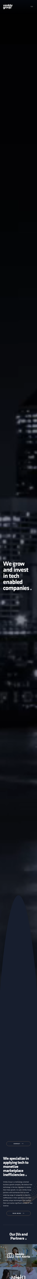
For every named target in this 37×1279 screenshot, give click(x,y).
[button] (32, 7)
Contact (17, 1144)
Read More (17, 1213)
